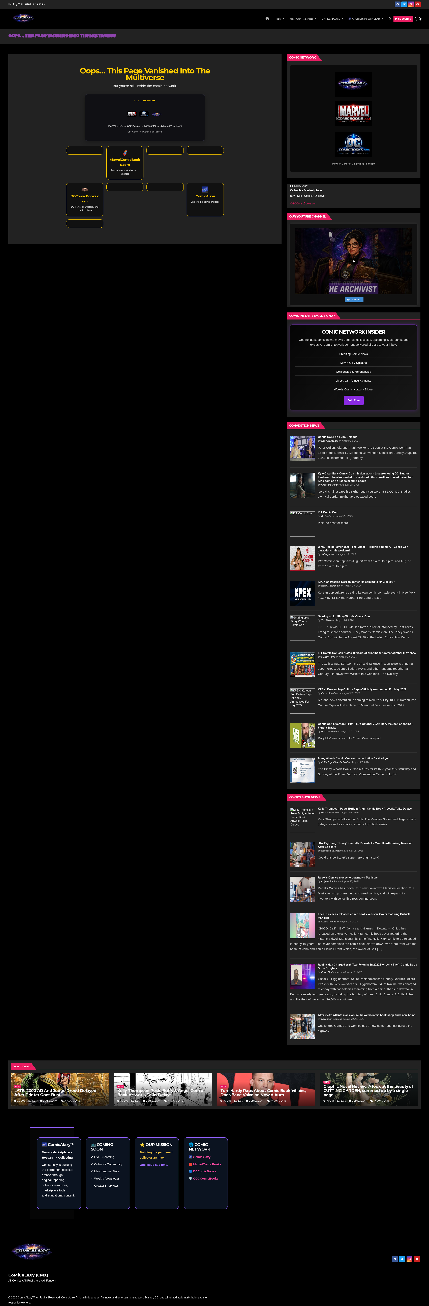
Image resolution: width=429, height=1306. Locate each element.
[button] (390, 18)
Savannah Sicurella (331, 1019)
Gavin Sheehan (329, 693)
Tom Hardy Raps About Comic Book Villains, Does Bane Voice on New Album (263, 1092)
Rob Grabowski (329, 440)
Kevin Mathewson (331, 972)
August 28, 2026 (27, 1101)
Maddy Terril (328, 656)
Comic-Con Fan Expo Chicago (337, 437)
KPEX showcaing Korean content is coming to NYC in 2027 (356, 581)
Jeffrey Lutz (327, 554)
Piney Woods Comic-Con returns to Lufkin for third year (354, 758)
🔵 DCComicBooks (202, 1171)
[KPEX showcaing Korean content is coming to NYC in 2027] (302, 593)
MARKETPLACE (331, 18)
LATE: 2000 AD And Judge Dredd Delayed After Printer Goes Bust (55, 1092)
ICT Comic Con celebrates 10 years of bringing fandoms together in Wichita (367, 653)
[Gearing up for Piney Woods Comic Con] (302, 627)
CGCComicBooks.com (303, 203)
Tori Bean (326, 620)
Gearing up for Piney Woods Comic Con (344, 616)
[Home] (267, 19)
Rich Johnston (329, 812)
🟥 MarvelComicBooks (205, 1164)
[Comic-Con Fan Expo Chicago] (302, 448)
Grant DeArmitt (329, 484)
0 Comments (72, 1101)
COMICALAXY (50, 1101)
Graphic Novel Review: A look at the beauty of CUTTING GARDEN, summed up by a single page (368, 1090)
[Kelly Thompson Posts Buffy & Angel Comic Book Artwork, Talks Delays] (302, 820)
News (17, 1086)
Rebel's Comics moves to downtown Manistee (348, 877)
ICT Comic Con (328, 512)
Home (279, 18)
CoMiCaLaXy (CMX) (28, 1275)
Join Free (354, 400)
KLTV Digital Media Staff (334, 762)
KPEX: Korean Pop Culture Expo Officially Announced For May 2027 (362, 689)
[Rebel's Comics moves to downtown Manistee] (302, 889)
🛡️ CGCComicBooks (203, 1178)
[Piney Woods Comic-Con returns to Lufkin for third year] (302, 769)
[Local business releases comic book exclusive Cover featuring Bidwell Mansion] (302, 925)
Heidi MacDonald (330, 585)
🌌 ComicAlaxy (199, 1157)
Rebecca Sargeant (331, 850)
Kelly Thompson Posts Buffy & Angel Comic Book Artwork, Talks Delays (365, 808)
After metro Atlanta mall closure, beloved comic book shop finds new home (366, 1015)
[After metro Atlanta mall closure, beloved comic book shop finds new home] (302, 1026)
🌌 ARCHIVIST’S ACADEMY (364, 18)
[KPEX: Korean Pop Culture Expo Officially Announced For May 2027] (302, 700)
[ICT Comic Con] (302, 523)
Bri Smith (326, 516)
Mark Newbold (329, 731)
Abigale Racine (329, 881)
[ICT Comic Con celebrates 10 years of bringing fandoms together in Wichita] (302, 664)
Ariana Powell (328, 921)
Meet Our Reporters (302, 18)
